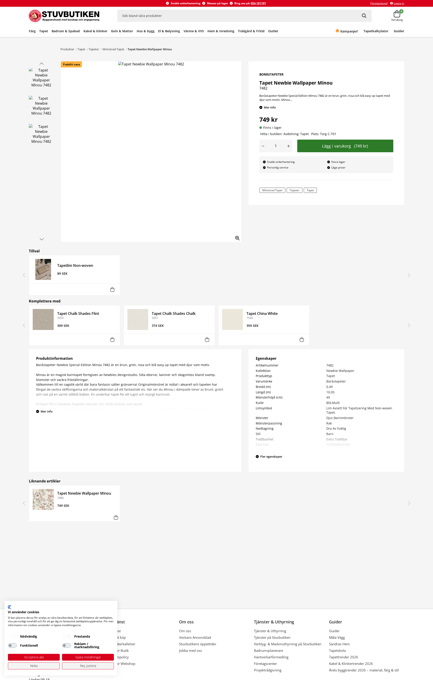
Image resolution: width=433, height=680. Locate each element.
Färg (32, 31)
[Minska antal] (263, 146)
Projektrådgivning (267, 670)
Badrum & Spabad (66, 31)
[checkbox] (12, 636)
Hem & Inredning (220, 31)
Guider (334, 631)
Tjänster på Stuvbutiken (272, 637)
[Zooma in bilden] (235, 236)
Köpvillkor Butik (116, 650)
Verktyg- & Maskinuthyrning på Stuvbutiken (287, 644)
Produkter (67, 49)
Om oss (185, 631)
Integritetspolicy (116, 657)
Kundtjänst (112, 631)
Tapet (43, 31)
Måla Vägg (337, 637)
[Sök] (364, 16)
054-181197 (258, 3)
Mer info (270, 107)
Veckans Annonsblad (195, 637)
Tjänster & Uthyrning (270, 631)
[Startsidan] (64, 15)
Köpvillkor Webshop (119, 663)
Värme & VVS (194, 31)
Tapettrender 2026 (343, 657)
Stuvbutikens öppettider (197, 644)
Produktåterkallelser (119, 644)
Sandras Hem (339, 644)
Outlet (273, 31)
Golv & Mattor (122, 31)
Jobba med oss (190, 650)
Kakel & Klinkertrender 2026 (351, 663)
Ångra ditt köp (115, 637)
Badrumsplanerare (268, 650)
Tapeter (94, 49)
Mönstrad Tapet (113, 49)
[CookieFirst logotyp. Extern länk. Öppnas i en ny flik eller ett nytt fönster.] (9, 607)
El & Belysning (169, 31)
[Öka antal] (288, 146)
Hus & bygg (145, 31)
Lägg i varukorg (345, 146)
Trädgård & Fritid (251, 31)
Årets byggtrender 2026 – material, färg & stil (364, 670)
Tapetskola (337, 650)
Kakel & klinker (95, 31)
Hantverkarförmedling (271, 657)
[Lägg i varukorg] (112, 289)
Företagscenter (265, 663)
